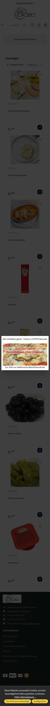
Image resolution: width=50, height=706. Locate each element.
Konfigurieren (40, 701)
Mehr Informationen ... (25, 697)
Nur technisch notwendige (17, 701)
